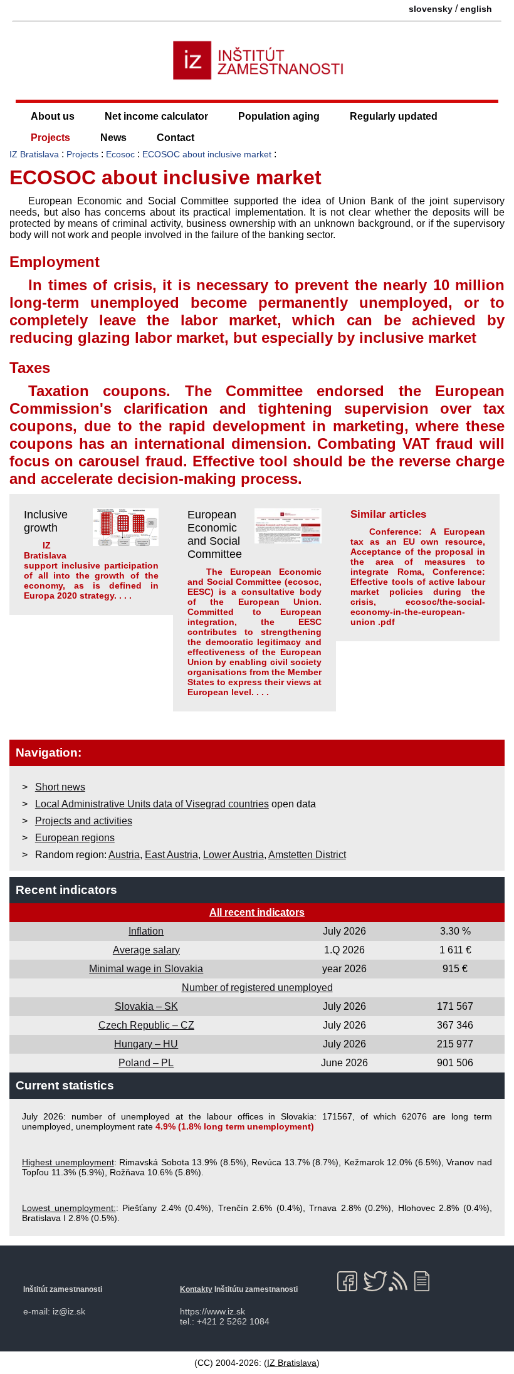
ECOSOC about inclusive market (206, 154)
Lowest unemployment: (69, 1208)
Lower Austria (233, 854)
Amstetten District (307, 854)
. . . (125, 595)
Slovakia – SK (146, 1006)
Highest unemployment (68, 1162)
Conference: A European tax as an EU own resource (417, 537)
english (476, 9)
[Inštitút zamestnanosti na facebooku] (349, 1281)
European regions (75, 837)
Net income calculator (156, 116)
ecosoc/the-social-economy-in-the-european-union (417, 612)
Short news (60, 787)
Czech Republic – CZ (146, 1025)
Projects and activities (83, 820)
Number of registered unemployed (257, 987)
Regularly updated (394, 116)
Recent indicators (66, 889)
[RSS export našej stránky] (401, 1281)
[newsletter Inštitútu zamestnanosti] (426, 1281)
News (113, 137)
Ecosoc (120, 154)
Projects (50, 137)
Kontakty (196, 1289)
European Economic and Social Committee (214, 534)
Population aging (279, 116)
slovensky (431, 9)
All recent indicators (257, 912)
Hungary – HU (146, 1044)
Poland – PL (146, 1062)
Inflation (146, 931)
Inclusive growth (46, 521)
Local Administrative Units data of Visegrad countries (152, 804)
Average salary (146, 950)
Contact (175, 137)
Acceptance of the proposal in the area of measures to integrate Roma (417, 562)
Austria (124, 854)
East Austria (171, 854)
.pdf (386, 622)
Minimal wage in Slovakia (146, 968)
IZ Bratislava (34, 154)
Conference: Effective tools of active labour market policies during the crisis (417, 587)
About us (53, 116)
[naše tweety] (375, 1281)
